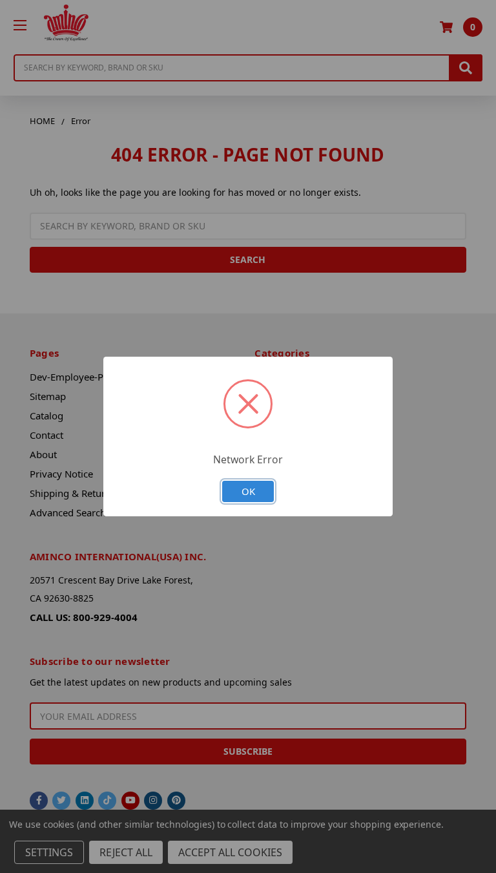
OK (248, 491)
